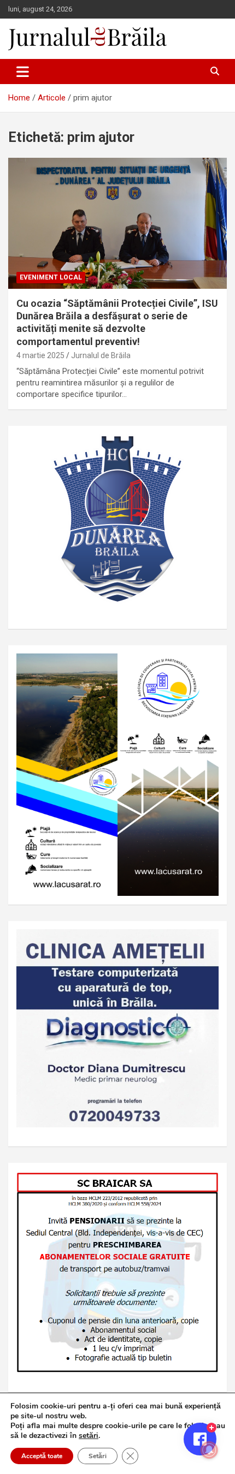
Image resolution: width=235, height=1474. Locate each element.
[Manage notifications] (209, 1450)
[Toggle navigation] (22, 71)
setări (88, 1436)
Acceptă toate (41, 1456)
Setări (98, 1456)
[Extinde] (204, 943)
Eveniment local (51, 277)
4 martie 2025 (40, 355)
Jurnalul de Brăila (101, 355)
